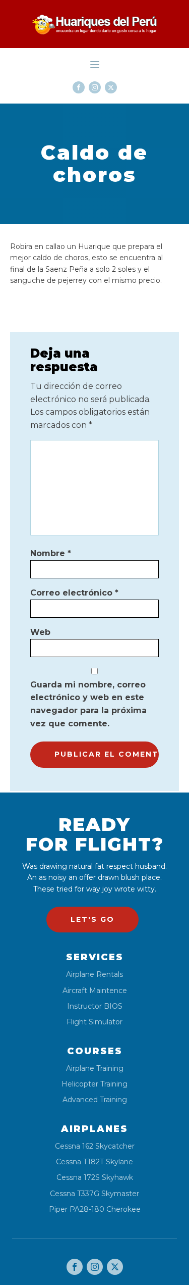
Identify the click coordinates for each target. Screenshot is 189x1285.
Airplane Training (94, 1068)
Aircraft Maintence (94, 991)
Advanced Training (94, 1100)
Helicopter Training (94, 1084)
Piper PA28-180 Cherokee (95, 1209)
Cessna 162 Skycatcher (95, 1146)
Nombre (50, 553)
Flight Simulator (94, 1022)
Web (40, 632)
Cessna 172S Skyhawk (94, 1177)
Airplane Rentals (94, 974)
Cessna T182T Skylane (94, 1162)
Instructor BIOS (94, 1006)
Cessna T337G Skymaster (94, 1194)
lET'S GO (92, 919)
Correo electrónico (74, 593)
